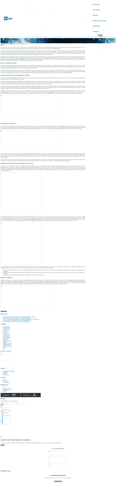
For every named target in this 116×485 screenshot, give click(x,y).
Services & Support (99, 20)
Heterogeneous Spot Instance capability (31, 219)
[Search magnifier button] (2, 405)
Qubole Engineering (7, 343)
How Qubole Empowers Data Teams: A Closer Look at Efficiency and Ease (19, 316)
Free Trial (101, 36)
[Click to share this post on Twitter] (1, 45)
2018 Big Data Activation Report (52, 47)
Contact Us (99, 34)
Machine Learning (7, 341)
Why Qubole (6, 374)
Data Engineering (7, 337)
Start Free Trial (4, 42)
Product (5, 342)
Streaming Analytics (7, 346)
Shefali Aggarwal (12, 43)
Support (5, 391)
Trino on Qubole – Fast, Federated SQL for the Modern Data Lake (17, 320)
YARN (16, 59)
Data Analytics (6, 336)
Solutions (96, 9)
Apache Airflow (6, 326)
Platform (96, 4)
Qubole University (7, 344)
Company (96, 31)
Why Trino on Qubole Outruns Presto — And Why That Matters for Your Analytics (21, 319)
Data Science (6, 340)
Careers (4, 379)
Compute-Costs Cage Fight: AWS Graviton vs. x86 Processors (16, 321)
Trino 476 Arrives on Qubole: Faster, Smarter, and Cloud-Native (16, 317)
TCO (4, 347)
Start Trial (3, 445)
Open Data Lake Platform (8, 371)
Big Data (5, 331)
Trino (4, 348)
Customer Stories (6, 335)
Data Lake (5, 338)
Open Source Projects (7, 388)
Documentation (6, 389)
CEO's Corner (6, 332)
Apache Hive (6, 329)
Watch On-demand (58, 481)
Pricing (95, 15)
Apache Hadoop (6, 327)
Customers (5, 372)
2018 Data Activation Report (12, 77)
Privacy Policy (6, 382)
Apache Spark (6, 330)
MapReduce (23, 59)
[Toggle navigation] (87, 18)
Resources (96, 26)
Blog (4, 387)
